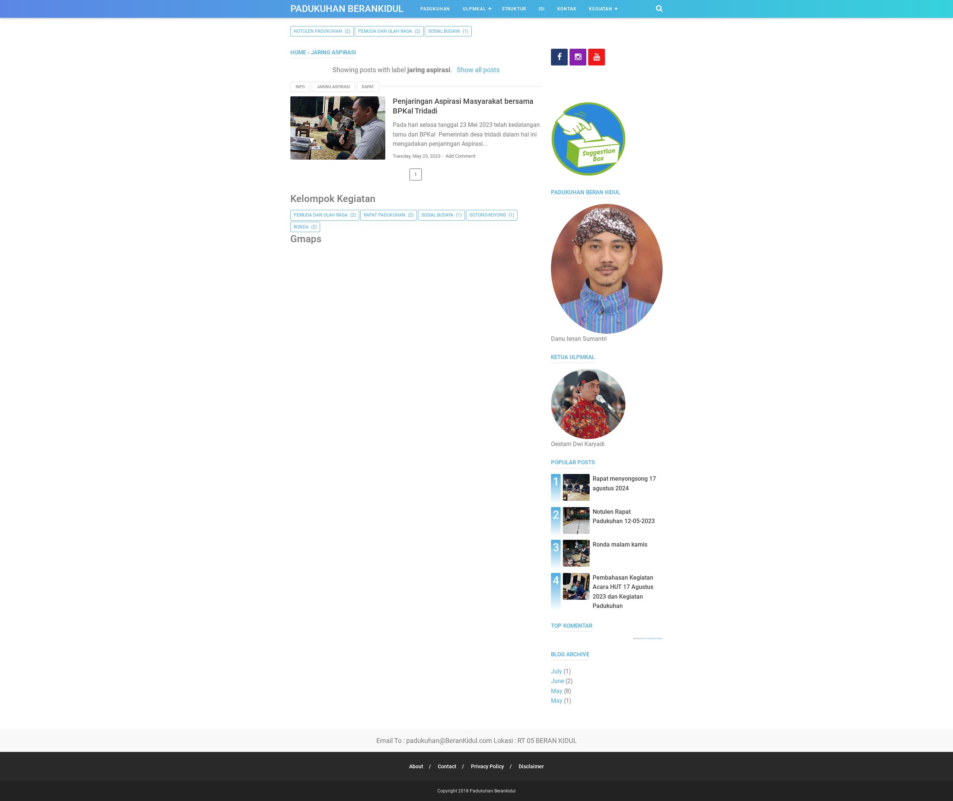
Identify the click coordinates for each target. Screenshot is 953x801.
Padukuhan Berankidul (347, 8)
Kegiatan (600, 9)
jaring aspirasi (333, 86)
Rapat (368, 86)
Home (298, 52)
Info (300, 86)
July (556, 671)
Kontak (567, 9)
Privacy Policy (487, 766)
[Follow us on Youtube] (596, 57)
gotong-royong (487, 215)
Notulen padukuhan (318, 31)
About (416, 766)
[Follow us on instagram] (578, 57)
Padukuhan (435, 9)
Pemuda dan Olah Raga (385, 31)
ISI (541, 9)
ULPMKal (474, 9)
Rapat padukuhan (384, 215)
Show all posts (478, 70)
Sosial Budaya (444, 31)
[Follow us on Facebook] (559, 57)
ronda (301, 227)
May (556, 691)
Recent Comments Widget (651, 638)
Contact (447, 766)
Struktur (514, 9)
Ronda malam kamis (620, 544)
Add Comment (460, 156)
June (557, 681)
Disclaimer (531, 766)
